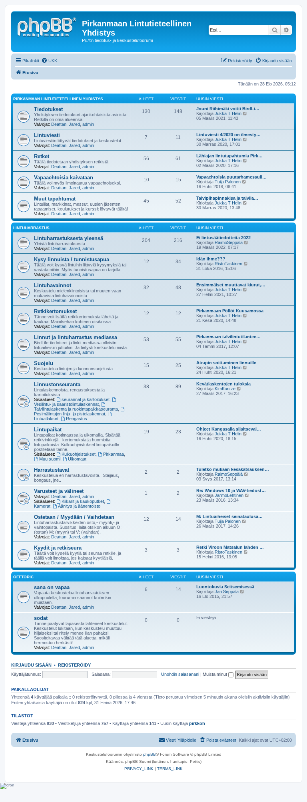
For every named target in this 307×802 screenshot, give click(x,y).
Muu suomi (49, 459)
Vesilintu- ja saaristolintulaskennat (66, 404)
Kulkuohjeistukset (79, 454)
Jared (74, 124)
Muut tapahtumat (55, 199)
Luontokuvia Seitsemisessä (225, 586)
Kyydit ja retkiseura (58, 548)
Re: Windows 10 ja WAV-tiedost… (231, 490)
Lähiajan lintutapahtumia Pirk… (229, 155)
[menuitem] (49, 61)
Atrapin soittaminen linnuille (226, 362)
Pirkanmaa (113, 454)
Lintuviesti (47, 135)
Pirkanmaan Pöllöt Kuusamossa (229, 310)
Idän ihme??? (210, 258)
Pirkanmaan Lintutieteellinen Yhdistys (58, 99)
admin (88, 124)
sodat (41, 618)
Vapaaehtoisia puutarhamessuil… (231, 177)
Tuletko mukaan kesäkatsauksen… (232, 469)
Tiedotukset (48, 109)
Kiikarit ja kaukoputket (83, 501)
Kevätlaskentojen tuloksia (223, 383)
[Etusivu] (47, 26)
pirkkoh (197, 723)
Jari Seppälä (227, 591)
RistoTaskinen (228, 263)
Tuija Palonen (228, 181)
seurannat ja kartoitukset (86, 399)
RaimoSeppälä (229, 242)
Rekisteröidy (74, 665)
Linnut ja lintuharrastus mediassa (75, 337)
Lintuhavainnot (52, 285)
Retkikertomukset (55, 311)
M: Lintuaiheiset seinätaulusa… (229, 516)
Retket (41, 156)
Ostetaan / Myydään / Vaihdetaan (74, 517)
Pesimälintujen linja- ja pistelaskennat (69, 413)
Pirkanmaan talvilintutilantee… (228, 336)
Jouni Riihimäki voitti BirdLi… (227, 108)
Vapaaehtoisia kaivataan (63, 178)
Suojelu (43, 363)
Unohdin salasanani (180, 674)
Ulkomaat (77, 459)
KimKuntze (225, 388)
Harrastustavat (51, 470)
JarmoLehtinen (229, 495)
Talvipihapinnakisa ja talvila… (227, 198)
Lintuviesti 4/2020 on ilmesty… (228, 134)
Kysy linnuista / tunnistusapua (71, 259)
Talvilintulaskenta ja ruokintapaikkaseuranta (76, 409)
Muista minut (215, 674)
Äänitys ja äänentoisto (79, 506)
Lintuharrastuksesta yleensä (68, 238)
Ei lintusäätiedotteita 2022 (223, 237)
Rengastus (76, 418)
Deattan (58, 124)
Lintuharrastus (31, 228)
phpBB (149, 754)
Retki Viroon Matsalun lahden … (230, 547)
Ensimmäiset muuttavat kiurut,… (230, 284)
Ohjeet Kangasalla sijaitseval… (228, 429)
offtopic (23, 577)
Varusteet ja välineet (59, 491)
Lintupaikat (48, 430)
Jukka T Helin (228, 113)
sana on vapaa (52, 587)
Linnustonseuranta (57, 384)
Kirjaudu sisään (31, 665)
